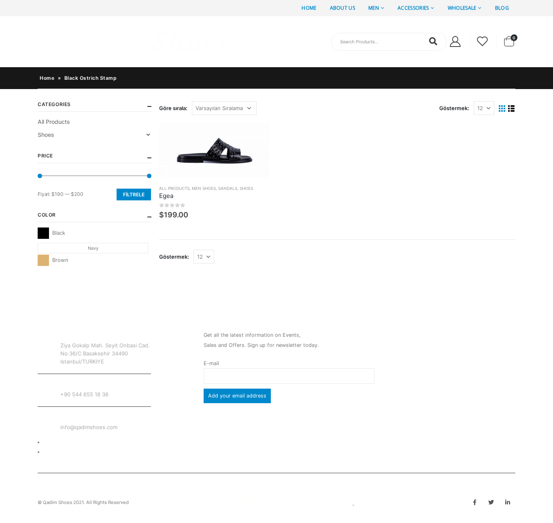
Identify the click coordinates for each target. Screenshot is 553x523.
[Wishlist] (482, 41)
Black (43, 233)
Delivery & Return (64, 442)
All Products (174, 188)
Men (373, 7)
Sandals (227, 188)
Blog (502, 7)
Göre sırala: (173, 108)
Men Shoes (204, 188)
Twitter (491, 502)
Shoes (246, 188)
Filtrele (134, 194)
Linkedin (508, 502)
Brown (43, 260)
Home (309, 7)
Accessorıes (413, 7)
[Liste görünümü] (511, 109)
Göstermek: (454, 108)
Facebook (474, 502)
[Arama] (433, 41)
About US (342, 7)
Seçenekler (256, 136)
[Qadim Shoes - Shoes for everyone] (135, 41)
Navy (93, 248)
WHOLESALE (462, 7)
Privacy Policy (61, 452)
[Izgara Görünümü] (502, 109)
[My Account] (455, 41)
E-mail (211, 363)
